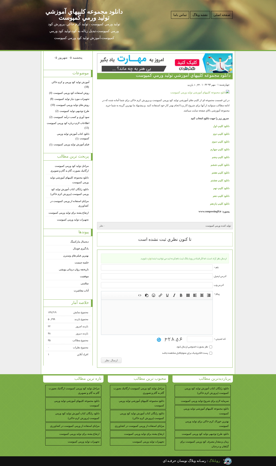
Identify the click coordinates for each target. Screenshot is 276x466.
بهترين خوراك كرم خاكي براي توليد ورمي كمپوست (207, 424)
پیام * (217, 293)
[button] (208, 295)
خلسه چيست (82, 262)
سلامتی (85, 283)
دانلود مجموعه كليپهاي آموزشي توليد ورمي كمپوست (84, 14)
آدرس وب (219, 285)
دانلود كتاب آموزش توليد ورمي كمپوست (73, 136)
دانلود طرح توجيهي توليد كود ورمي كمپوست (205, 433)
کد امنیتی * (220, 338)
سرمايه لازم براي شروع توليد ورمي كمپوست (205, 400)
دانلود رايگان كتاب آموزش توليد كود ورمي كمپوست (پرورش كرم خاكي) (69, 191)
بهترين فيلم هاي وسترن (76, 255)
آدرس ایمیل (220, 276)
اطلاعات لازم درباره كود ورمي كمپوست (68, 125)
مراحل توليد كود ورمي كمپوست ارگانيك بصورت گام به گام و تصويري (69, 168)
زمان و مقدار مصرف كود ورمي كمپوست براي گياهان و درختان (204, 444)
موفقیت (84, 276)
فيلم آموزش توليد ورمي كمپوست (69, 144)
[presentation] (209, 295)
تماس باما (180, 15)
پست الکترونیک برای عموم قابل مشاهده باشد (185, 352)
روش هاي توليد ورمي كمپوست (70, 104)
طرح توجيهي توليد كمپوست (72, 111)
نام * (216, 267)
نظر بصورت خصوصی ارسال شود (192, 346)
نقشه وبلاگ (200, 15)
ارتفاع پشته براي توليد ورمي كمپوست (69, 212)
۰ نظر (102, 225)
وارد (149, 258)
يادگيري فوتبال (81, 248)
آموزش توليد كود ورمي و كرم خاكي (70, 84)
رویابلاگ (214, 461)
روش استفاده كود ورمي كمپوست (69, 92)
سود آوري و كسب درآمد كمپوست (69, 117)
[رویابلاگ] (227, 461)
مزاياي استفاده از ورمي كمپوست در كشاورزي (69, 203)
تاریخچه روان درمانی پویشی (74, 269)
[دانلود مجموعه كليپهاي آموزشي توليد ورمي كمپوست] (199, 92)
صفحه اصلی (221, 15)
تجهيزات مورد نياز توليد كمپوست (69, 98)
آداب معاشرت (81, 290)
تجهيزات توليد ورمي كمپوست (73, 219)
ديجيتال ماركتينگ (79, 241)
